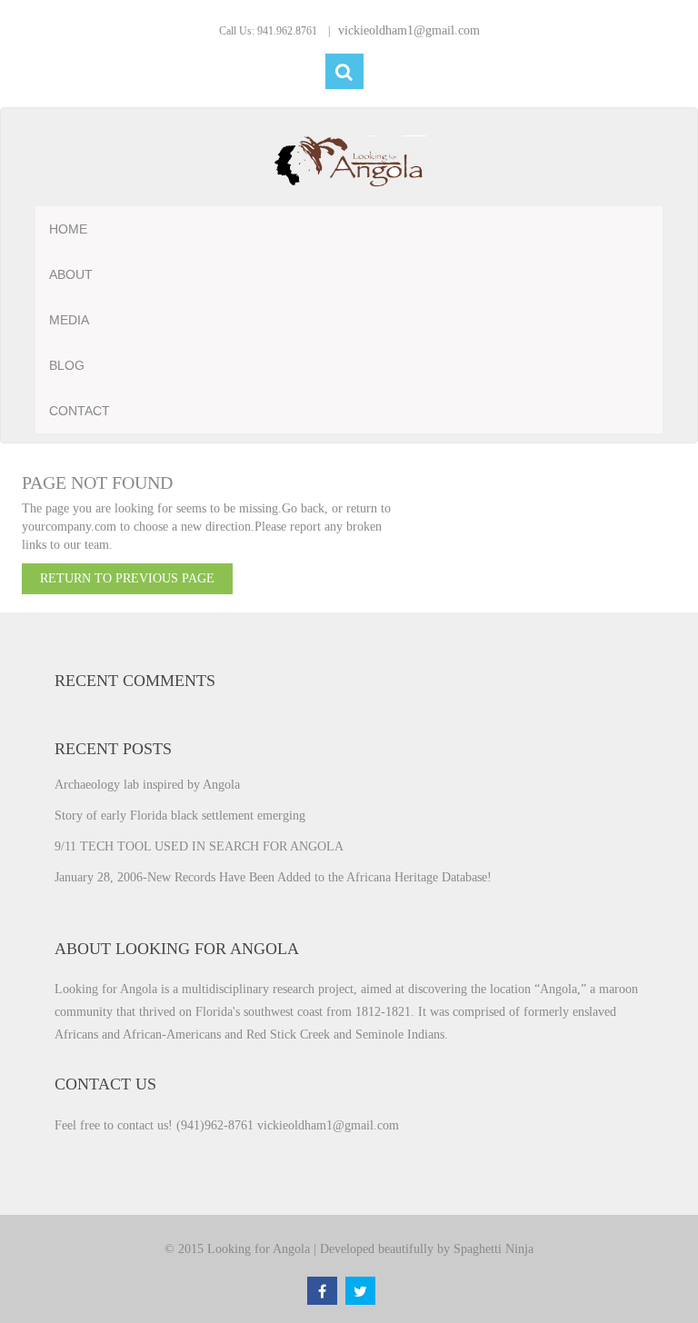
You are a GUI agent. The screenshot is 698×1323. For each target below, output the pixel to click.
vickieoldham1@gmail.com (409, 30)
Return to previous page (127, 578)
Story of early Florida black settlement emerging (180, 815)
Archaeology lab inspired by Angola (147, 784)
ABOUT (71, 274)
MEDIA (69, 320)
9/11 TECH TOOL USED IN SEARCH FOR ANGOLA (199, 846)
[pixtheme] (349, 161)
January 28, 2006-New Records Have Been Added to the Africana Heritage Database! (273, 877)
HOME (68, 229)
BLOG (67, 365)
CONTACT (79, 410)
